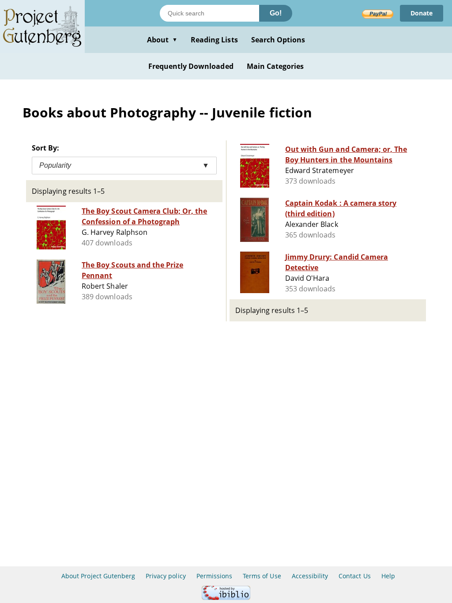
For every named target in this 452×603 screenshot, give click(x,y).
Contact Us (354, 576)
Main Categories (275, 66)
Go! (276, 13)
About (162, 40)
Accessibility (310, 576)
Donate (422, 13)
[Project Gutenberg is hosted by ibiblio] (226, 597)
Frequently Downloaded (191, 66)
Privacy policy (166, 576)
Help (388, 576)
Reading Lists (214, 40)
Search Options (278, 40)
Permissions (214, 576)
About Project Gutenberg (98, 576)
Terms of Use (262, 576)
